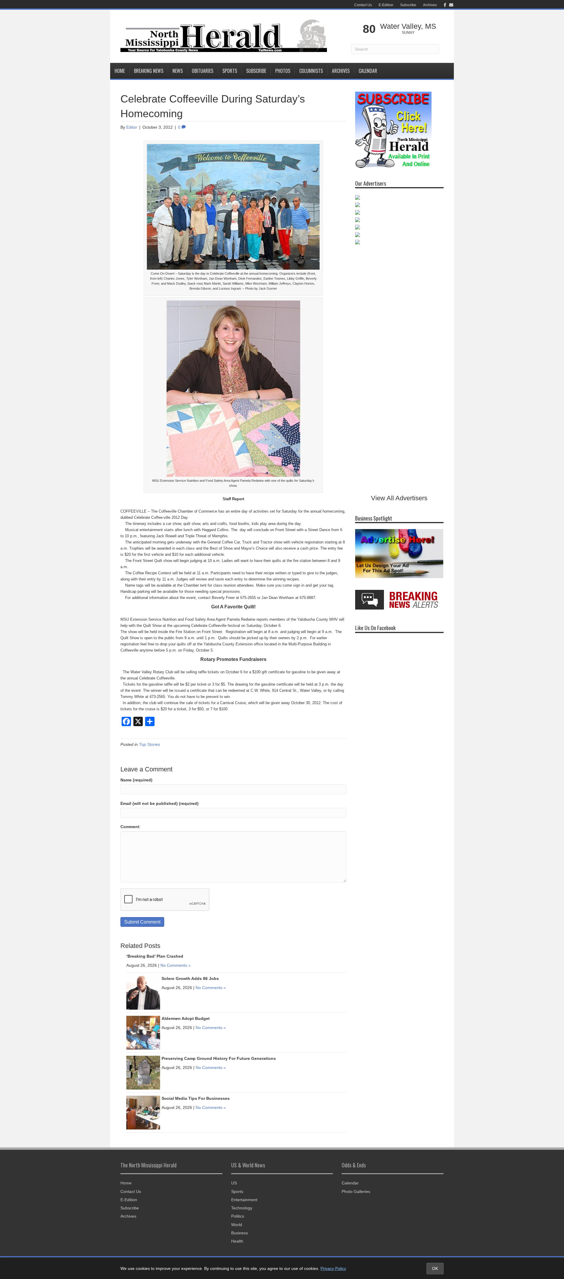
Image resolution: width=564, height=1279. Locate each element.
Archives (430, 5)
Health (237, 1241)
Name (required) (136, 780)
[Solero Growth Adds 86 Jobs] (143, 992)
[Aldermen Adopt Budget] (143, 1032)
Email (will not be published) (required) (159, 803)
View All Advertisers (399, 498)
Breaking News (148, 70)
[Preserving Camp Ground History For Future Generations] (143, 1072)
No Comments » (175, 965)
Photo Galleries (356, 1191)
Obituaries (202, 70)
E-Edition (386, 5)
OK (435, 1268)
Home (120, 70)
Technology (241, 1208)
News (177, 70)
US (234, 1183)
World (236, 1224)
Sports (229, 70)
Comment (130, 826)
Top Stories (149, 744)
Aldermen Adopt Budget (186, 1018)
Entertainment (244, 1199)
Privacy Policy (333, 1268)
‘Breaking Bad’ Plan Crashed (154, 956)
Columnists (311, 70)
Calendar (368, 70)
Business (239, 1233)
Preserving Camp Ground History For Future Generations (219, 1058)
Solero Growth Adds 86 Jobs (190, 978)
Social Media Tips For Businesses (196, 1098)
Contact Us (363, 5)
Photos (282, 70)
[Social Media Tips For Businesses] (143, 1112)
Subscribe (408, 5)
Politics (237, 1216)
